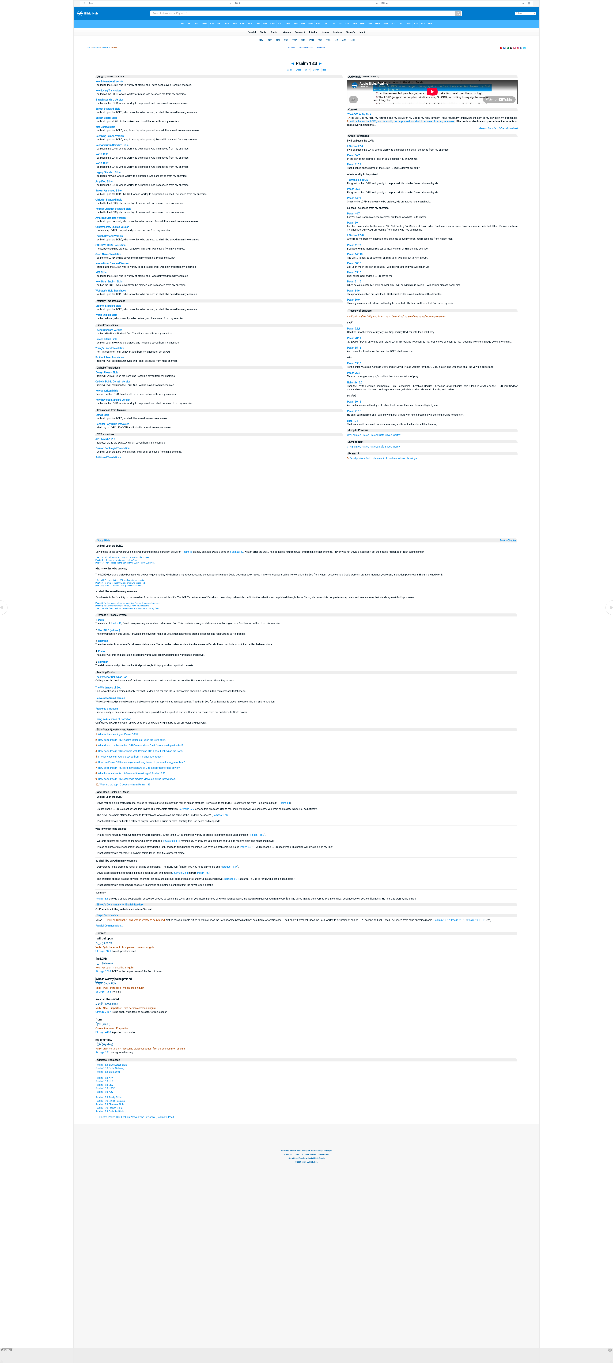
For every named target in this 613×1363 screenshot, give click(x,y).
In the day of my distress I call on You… (116, 560)
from (436, 121)
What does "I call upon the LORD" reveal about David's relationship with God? (140, 745)
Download (512, 128)
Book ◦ (503, 540)
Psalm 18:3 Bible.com (107, 1071)
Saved (388, 435)
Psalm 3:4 (284, 802)
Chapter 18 (106, 48)
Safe (381, 435)
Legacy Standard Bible (108, 172)
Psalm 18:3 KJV (104, 1091)
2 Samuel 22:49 (355, 235)
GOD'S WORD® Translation (110, 245)
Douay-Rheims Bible (106, 372)
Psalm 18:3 (203, 872)
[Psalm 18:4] (609, 614)
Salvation (103, 661)
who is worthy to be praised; (394, 121)
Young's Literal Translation (109, 348)
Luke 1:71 (352, 420)
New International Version (109, 81)
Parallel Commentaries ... (109, 925)
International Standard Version (112, 263)
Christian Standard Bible (108, 199)
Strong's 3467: (103, 1011)
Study (307, 70)
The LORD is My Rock (359, 114)
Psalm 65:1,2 (354, 363)
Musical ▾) (374, 77)
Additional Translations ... (109, 457)
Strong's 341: (103, 1052)
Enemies (356, 435)
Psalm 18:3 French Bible (109, 1107)
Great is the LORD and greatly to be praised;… (119, 586)
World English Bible (106, 314)
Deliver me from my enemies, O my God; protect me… (123, 606)
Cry (349, 435)
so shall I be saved (422, 121)
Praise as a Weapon (106, 708)
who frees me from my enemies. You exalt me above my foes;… (128, 608)
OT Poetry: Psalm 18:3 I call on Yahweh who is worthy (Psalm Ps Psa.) (134, 1117)
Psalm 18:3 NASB (105, 1088)
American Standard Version (110, 217)
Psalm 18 (187, 551)
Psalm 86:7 (353, 155)
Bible (89, 48)
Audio (290, 70)
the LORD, (371, 121)
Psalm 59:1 (353, 222)
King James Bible (105, 126)
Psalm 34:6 (353, 290)
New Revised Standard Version (112, 399)
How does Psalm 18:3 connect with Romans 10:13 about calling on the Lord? (140, 751)
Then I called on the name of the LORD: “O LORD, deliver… (125, 563)
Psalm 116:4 (354, 164)
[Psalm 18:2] (4, 614)
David (101, 619)
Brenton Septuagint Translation (112, 448)
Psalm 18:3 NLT (104, 1081)
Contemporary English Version (112, 226)
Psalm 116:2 (354, 245)
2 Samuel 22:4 (355, 146)
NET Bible (100, 272)
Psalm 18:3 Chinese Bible (109, 1104)
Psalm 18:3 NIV (104, 1077)
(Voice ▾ (366, 77)
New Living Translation (108, 90)
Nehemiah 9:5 (354, 382)
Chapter (512, 540)
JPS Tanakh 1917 (105, 439)
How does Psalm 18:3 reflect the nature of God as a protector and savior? (139, 767)
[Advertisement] (306, 516)
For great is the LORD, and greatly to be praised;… (121, 580)
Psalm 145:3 (354, 198)
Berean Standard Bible (107, 108)
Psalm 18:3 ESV (104, 1084)
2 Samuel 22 (236, 551)
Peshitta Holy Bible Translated (112, 424)
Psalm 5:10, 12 (441, 920)
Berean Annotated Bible (108, 190)
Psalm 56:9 (353, 299)
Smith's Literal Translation (109, 357)
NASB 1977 (101, 163)
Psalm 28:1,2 (354, 338)
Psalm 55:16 (354, 272)
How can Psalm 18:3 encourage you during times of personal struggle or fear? (141, 762)
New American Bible (106, 390)
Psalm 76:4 (353, 372)
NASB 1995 (101, 154)
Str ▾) (122, 77)
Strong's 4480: (103, 1032)
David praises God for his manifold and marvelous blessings (383, 458)
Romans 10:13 (221, 815)
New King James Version (109, 136)
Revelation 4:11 (171, 840)
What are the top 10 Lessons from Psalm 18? (124, 784)
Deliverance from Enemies (110, 698)
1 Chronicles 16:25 (357, 179)
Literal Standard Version (108, 330)
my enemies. (447, 121)
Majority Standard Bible (108, 305)
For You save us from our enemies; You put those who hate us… (127, 603)
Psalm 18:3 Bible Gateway (110, 1068)
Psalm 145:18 (355, 254)
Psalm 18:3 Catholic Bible (109, 1111)
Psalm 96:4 (353, 188)
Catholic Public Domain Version (112, 381)
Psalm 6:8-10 (458, 920)
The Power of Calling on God (111, 677)
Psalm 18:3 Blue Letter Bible (111, 1064)
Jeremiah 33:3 (187, 808)
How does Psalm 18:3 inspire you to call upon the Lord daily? (132, 739)
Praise (365, 435)
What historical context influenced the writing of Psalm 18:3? (131, 773)
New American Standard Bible (112, 145)
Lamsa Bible (102, 414)
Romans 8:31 (231, 878)
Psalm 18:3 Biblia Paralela (110, 1100)
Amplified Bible (104, 181)
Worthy (397, 435)
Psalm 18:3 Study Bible (108, 1097)
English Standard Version (109, 99)
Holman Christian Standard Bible (113, 208)
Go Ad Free (7, 1350)
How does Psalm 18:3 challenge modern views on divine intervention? (137, 778)
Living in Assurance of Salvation (113, 719)
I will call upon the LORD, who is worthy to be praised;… (123, 557)
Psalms (96, 48)
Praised (374, 435)
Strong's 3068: (103, 971)
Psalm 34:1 (246, 846)
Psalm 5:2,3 (353, 328)
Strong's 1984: (103, 991)
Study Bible (103, 540)
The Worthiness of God (108, 687)
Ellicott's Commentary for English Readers (120, 904)
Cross (298, 70)
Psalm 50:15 (354, 263)
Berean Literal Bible (106, 117)
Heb (324, 70)
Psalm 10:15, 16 (476, 920)
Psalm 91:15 (354, 281)
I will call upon (356, 121)
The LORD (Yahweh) (109, 630)
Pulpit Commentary (107, 915)
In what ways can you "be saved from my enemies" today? (130, 756)
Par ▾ (116, 77)
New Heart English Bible (108, 281)
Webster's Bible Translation (110, 290)
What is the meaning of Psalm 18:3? (118, 734)
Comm (316, 70)
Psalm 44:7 (353, 213)
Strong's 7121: (103, 951)
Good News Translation (108, 254)
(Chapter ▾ (109, 77)
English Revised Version (109, 236)
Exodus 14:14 (229, 866)
